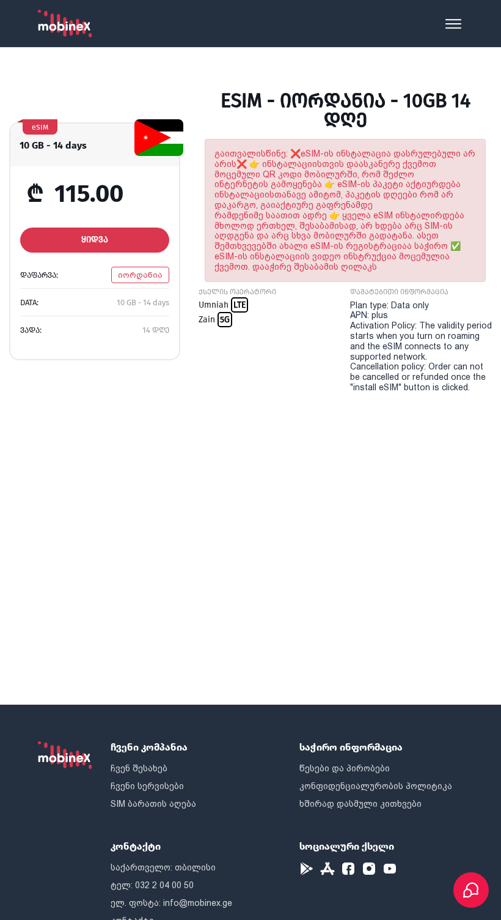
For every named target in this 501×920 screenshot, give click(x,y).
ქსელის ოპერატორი (237, 291)
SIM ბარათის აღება (153, 804)
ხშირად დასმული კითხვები (360, 804)
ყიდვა (94, 239)
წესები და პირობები (344, 768)
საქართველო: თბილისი (163, 867)
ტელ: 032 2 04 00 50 (152, 885)
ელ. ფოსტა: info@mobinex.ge (171, 903)
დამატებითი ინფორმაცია (399, 291)
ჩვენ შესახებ (139, 768)
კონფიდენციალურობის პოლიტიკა (375, 786)
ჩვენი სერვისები (147, 786)
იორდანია (140, 275)
